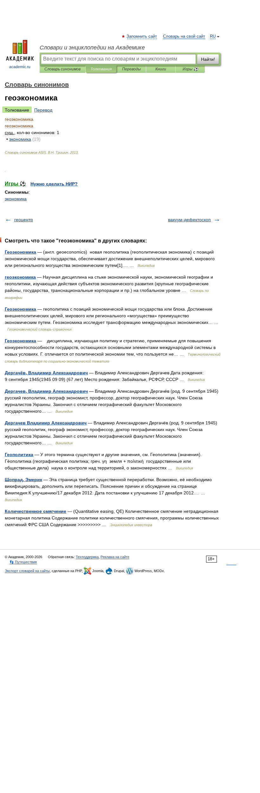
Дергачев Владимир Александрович (46, 422)
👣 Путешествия (23, 562)
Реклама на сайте (115, 557)
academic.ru (19, 67)
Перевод (43, 110)
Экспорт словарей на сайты (27, 571)
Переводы (131, 69)
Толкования (101, 69)
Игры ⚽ (190, 69)
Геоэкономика (20, 252)
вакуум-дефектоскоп (189, 219)
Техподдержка (87, 557)
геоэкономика (20, 277)
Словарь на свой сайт (184, 36)
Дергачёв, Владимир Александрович (46, 372)
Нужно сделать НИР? (54, 183)
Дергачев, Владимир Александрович (46, 391)
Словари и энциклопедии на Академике (92, 47)
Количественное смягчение (35, 511)
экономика (16, 198)
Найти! (208, 59)
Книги (160, 69)
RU (213, 36)
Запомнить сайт (142, 36)
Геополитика (19, 454)
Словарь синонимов (62, 69)
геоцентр (23, 219)
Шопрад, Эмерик (23, 479)
